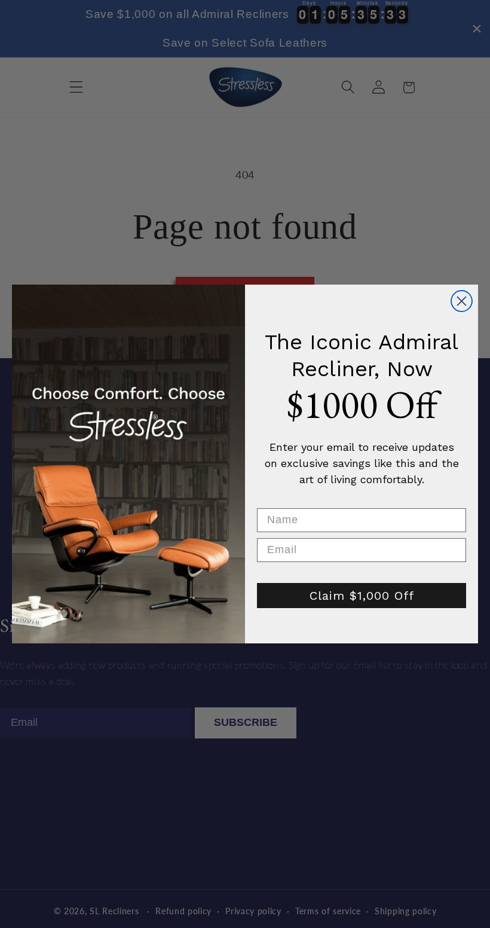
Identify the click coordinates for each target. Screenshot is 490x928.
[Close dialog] (461, 301)
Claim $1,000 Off (362, 595)
